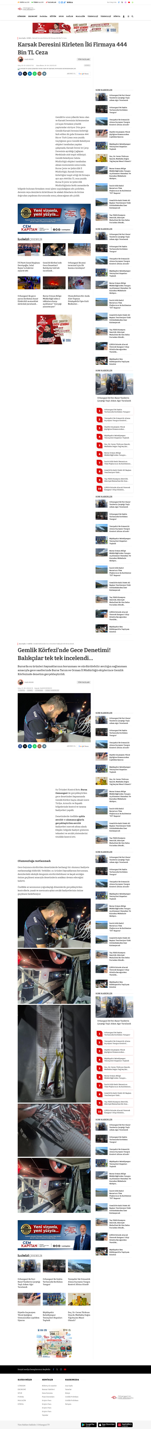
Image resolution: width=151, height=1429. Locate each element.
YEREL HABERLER (52, 690)
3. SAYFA (22, 690)
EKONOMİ (32, 16)
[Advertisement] (54, 96)
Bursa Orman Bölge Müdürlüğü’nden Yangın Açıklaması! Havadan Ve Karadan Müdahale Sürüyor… (116, 454)
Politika (43, 16)
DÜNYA (116, 16)
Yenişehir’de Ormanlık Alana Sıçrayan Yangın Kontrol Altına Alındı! (117, 419)
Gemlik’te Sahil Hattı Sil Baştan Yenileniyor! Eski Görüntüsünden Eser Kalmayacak (117, 471)
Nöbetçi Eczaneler (49, 1386)
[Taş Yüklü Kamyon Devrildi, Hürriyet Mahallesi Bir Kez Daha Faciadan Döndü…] (102, 220)
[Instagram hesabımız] (125, 2)
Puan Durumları (48, 1397)
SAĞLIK (69, 16)
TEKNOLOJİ (93, 16)
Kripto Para (46, 1400)
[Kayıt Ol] (124, 16)
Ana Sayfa (69, 1386)
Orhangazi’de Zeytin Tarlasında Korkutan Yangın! (117, 411)
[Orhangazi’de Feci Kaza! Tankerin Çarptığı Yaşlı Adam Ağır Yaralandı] (102, 100)
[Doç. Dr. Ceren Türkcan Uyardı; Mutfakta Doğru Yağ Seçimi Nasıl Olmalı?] (102, 161)
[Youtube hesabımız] (129, 2)
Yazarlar (68, 1389)
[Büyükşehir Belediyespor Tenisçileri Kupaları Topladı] (102, 149)
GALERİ (24, 2)
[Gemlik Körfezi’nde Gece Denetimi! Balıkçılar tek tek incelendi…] (54, 251)
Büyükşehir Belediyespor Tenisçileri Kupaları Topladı (116, 437)
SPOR (61, 16)
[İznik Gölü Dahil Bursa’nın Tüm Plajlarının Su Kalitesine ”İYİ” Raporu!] (102, 191)
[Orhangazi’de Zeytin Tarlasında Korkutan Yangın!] (102, 113)
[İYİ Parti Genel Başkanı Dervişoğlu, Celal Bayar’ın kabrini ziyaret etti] (29, 251)
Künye (67, 1393)
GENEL (87, 65)
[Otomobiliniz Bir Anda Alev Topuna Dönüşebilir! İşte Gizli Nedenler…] (79, 284)
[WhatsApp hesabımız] (132, 2)
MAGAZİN (80, 16)
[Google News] (84, 73)
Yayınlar (45, 1415)
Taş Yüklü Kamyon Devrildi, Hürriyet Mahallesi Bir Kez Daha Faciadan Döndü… (116, 480)
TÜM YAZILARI (84, 59)
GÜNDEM (21, 16)
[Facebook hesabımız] (118, 2)
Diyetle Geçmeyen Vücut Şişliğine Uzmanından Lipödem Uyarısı (114, 428)
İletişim (68, 1404)
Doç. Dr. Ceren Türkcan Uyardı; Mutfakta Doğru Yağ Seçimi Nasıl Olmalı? (117, 445)
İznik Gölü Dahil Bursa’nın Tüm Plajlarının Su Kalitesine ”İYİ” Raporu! (117, 463)
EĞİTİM (53, 16)
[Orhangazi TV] (26, 10)
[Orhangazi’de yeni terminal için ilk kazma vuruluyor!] (79, 251)
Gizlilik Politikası (71, 1397)
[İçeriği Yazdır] (44, 74)
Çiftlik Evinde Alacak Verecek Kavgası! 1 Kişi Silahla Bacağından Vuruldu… (117, 489)
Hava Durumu (47, 1393)
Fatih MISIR (29, 59)
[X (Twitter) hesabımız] (122, 2)
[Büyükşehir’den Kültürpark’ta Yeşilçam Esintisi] (102, 364)
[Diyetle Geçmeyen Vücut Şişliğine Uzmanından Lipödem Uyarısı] (102, 137)
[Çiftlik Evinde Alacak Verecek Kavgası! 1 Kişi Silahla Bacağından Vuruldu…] (102, 350)
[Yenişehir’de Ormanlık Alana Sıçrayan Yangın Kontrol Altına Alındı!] (102, 125)
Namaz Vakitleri (48, 1389)
